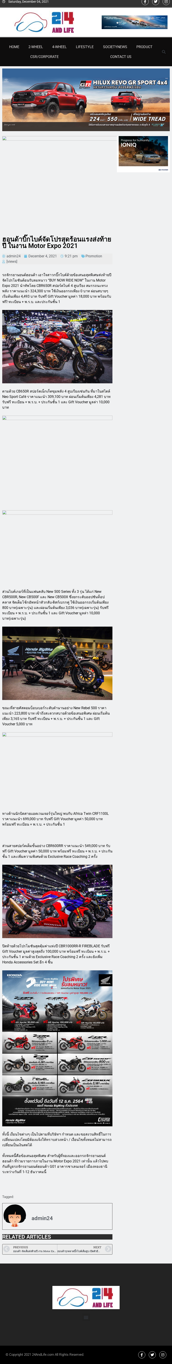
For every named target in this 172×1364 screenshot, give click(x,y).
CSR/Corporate (44, 57)
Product (144, 47)
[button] (164, 52)
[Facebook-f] (141, 1354)
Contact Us (120, 57)
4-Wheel (59, 47)
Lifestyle (85, 47)
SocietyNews (115, 47)
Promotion (94, 256)
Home (14, 47)
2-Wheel (35, 47)
